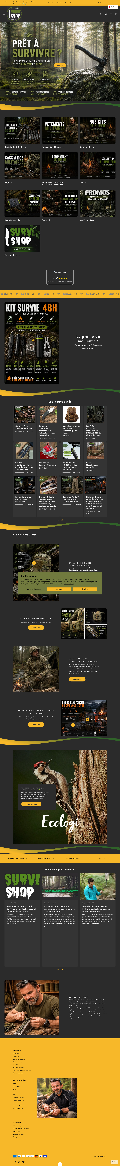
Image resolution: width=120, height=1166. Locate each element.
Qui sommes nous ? (18, 1073)
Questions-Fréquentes (19, 1059)
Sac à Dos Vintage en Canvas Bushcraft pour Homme (71, 429)
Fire (14, 1095)
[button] (4, 14)
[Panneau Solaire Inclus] (73, 725)
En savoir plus (31, 804)
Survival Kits (16, 1086)
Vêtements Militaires (19, 1106)
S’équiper (60, 65)
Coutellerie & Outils (18, 1097)
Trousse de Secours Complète (47, 463)
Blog (14, 1083)
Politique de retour (44, 858)
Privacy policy (17, 1126)
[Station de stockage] (87, 719)
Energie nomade (18, 1108)
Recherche (16, 1054)
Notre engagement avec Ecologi (22, 1070)
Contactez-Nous (17, 1062)
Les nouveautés (17, 1103)
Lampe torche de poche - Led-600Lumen (23, 499)
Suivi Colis (16, 1065)
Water (14, 1092)
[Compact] (34, 563)
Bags (14, 1089)
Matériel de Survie (18, 1100)
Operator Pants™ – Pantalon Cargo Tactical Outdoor (72, 499)
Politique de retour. (18, 1067)
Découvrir (36, 628)
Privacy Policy (69, 584)
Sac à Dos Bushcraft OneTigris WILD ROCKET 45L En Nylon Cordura (94, 431)
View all (60, 520)
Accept (59, 589)
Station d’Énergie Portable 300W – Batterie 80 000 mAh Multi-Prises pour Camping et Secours (94, 503)
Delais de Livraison (18, 1134)
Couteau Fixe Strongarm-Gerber (24, 427)
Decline (85, 589)
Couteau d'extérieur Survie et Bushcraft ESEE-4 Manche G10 (24, 466)
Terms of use (16, 1131)
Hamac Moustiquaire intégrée (92, 465)
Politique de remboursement (21, 1137)
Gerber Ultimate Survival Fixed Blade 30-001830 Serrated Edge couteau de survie (47, 501)
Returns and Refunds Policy (20, 1128)
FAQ (100, 858)
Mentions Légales (72, 858)
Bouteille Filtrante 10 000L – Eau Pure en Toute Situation (71, 466)
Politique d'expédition (16, 858)
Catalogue (16, 1056)
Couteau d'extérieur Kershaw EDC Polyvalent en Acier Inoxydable (48, 431)
